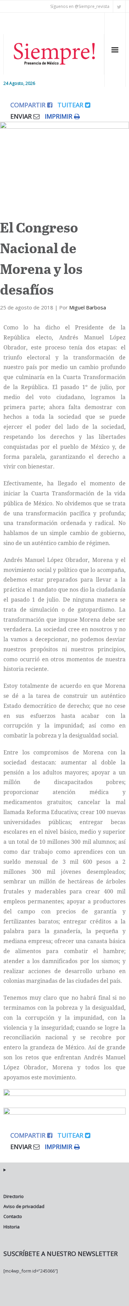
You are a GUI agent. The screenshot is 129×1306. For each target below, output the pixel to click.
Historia (11, 1227)
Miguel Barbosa (87, 307)
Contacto (12, 1216)
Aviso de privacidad (23, 1206)
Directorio (13, 1196)
